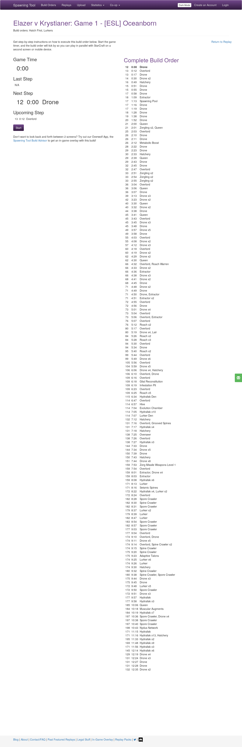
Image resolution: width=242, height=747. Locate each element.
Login (225, 5)
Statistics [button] (96, 5)
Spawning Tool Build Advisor (30, 140)
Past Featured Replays (61, 739)
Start (18, 128)
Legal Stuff (83, 739)
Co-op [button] (114, 5)
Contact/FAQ (37, 739)
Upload (81, 5)
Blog (16, 739)
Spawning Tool (24, 4)
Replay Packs (123, 739)
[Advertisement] (121, 707)
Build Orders (48, 5)
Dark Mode (184, 5)
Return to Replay (221, 42)
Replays (66, 5)
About (24, 739)
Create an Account (205, 5)
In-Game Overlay (102, 739)
